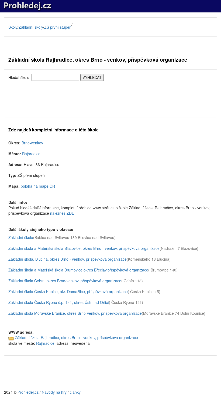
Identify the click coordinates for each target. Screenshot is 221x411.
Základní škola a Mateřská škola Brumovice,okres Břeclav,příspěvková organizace (78, 270)
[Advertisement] (110, 101)
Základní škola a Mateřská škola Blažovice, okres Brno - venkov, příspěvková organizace (84, 248)
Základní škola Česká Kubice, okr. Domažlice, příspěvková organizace (68, 291)
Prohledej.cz (28, 392)
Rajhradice (31, 153)
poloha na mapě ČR (38, 186)
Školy (13, 27)
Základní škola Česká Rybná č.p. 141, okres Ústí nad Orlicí (58, 302)
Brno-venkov (32, 142)
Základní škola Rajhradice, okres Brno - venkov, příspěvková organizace (76, 337)
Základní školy (31, 27)
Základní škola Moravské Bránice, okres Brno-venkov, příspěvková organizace (75, 313)
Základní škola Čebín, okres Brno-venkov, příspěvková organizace (64, 280)
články (75, 392)
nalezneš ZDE (62, 213)
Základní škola (20, 237)
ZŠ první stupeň (57, 27)
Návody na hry (54, 392)
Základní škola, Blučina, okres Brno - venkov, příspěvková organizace (67, 259)
